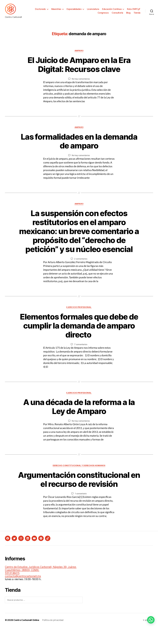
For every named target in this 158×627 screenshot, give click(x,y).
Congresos (103, 12)
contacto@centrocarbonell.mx (23, 576)
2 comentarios (80, 259)
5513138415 (12, 573)
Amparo (79, 51)
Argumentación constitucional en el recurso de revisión (79, 479)
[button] (151, 620)
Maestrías (56, 9)
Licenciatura (93, 9)
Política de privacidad (52, 620)
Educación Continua (111, 9)
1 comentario (81, 493)
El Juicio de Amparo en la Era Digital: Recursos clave (79, 64)
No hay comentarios (81, 79)
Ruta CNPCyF (133, 9)
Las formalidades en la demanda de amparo (79, 141)
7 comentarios (80, 344)
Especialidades (74, 9)
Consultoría (117, 12)
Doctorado (40, 9)
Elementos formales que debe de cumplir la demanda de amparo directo (79, 325)
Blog (128, 12)
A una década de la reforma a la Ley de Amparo (79, 406)
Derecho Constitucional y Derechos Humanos (79, 465)
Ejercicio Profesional (79, 307)
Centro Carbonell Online (26, 620)
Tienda (137, 12)
